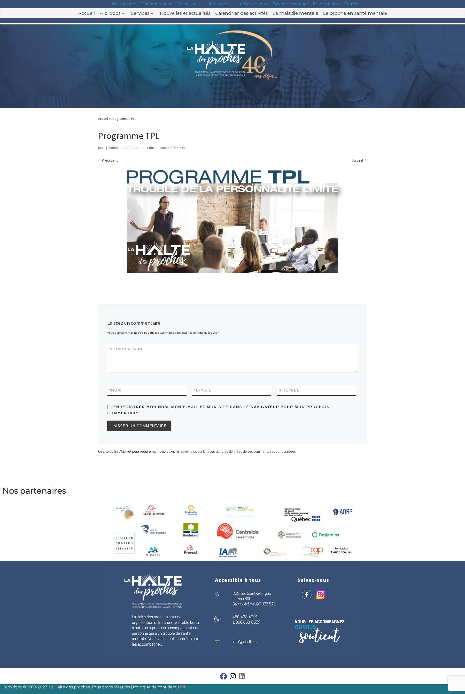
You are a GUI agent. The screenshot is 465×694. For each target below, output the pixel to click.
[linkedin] (242, 677)
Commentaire (126, 349)
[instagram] (233, 677)
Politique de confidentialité (159, 687)
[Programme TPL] (232, 225)
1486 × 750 (176, 148)
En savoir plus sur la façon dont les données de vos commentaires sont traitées (236, 451)
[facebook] (223, 677)
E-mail (202, 390)
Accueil (103, 118)
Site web (289, 390)
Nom (115, 390)
